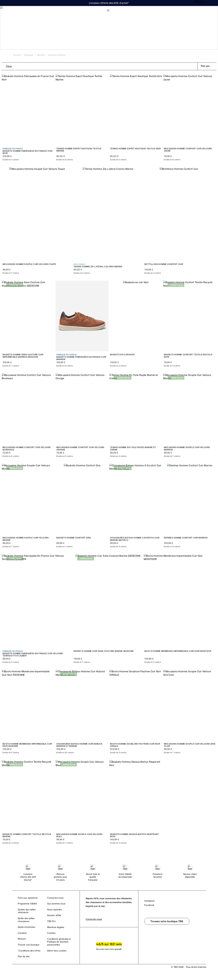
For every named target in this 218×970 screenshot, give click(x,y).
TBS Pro (51, 921)
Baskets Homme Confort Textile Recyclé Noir (188, 356)
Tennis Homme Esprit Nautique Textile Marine (79, 150)
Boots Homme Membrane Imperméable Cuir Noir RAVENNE (27, 745)
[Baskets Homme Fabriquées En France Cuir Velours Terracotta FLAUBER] (37, 601)
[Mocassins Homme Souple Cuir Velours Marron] (189, 408)
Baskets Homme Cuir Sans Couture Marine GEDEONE (104, 651)
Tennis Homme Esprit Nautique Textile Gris (135, 149)
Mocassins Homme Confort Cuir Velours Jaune (188, 150)
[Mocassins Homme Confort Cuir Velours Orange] (82, 408)
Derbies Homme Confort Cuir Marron (186, 538)
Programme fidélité (27, 903)
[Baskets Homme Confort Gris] (82, 499)
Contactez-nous (55, 898)
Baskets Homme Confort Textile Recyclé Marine (27, 835)
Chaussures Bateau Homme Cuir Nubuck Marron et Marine (79, 745)
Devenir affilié (54, 915)
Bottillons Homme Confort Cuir (163, 264)
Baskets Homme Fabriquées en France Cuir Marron (81, 358)
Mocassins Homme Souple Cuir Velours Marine (26, 539)
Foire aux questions (28, 898)
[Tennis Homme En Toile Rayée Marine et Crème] (136, 408)
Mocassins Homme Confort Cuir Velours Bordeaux (27, 448)
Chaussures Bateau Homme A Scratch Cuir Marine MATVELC (134, 539)
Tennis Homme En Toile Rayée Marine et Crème (133, 448)
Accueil (17, 55)
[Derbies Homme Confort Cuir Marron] (189, 499)
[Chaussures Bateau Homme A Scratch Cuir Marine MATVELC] (136, 499)
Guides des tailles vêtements (27, 911)
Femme (19, 12)
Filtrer (9, 66)
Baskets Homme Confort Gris (73, 538)
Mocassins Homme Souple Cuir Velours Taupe (29, 264)
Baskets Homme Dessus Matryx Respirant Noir (134, 835)
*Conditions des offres (29, 950)
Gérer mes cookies (56, 950)
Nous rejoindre (54, 909)
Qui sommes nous (56, 903)
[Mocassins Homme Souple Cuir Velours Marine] (28, 499)
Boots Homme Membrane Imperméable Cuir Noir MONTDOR (177, 651)
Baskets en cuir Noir (122, 355)
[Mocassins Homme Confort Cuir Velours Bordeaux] (28, 408)
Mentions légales (55, 927)
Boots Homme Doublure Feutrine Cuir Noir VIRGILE (135, 745)
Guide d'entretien (26, 927)
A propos (50, 12)
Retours (22, 938)
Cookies (51, 933)
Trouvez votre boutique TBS (166, 921)
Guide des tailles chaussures (26, 920)
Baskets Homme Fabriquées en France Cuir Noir (27, 152)
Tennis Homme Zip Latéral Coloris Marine (98, 267)
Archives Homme (56, 55)
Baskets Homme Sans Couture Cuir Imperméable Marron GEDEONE (23, 356)
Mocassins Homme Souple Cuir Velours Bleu (79, 835)
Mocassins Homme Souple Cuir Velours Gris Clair (189, 745)
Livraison (22, 933)
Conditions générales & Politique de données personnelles (59, 942)
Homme (34, 12)
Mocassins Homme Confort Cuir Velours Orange (80, 448)
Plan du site (24, 956)
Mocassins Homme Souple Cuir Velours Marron (187, 448)
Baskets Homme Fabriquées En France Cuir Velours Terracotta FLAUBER (33, 654)
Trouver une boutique (28, 944)
